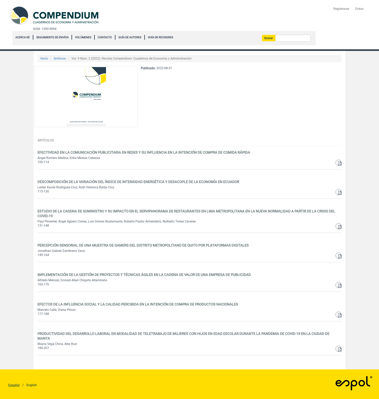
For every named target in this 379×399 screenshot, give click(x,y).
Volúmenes (83, 37)
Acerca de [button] (22, 37)
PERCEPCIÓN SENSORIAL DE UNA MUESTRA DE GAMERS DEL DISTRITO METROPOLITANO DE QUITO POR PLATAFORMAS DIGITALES (143, 245)
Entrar (359, 9)
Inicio (44, 58)
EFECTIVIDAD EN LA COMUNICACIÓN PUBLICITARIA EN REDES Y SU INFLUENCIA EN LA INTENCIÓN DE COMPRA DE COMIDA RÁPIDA (144, 152)
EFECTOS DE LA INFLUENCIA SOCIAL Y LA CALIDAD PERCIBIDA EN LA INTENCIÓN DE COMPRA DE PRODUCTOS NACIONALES (138, 304)
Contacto (105, 37)
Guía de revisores (160, 37)
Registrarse (341, 9)
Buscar (268, 38)
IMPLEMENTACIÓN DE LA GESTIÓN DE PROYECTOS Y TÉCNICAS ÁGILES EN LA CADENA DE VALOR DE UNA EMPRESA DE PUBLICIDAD (144, 275)
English (31, 385)
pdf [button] (338, 163)
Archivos (60, 58)
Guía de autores (129, 37)
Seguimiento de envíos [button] (52, 37)
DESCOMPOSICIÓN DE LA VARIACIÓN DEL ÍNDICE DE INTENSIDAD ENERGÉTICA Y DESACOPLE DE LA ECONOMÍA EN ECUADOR (138, 182)
